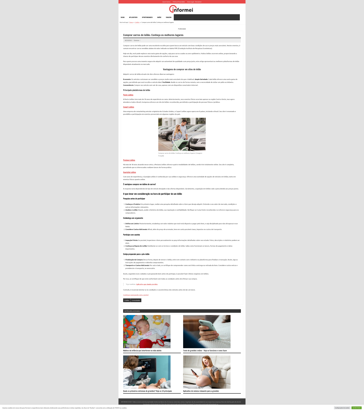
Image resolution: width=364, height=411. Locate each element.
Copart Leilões (128, 107)
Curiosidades (136, 300)
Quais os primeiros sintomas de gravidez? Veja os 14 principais (147, 391)
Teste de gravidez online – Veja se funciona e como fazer (205, 350)
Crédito (126, 300)
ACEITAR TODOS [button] (356, 408)
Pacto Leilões (128, 95)
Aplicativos (133, 17)
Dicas (123, 17)
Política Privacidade (179, 2)
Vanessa (136, 40)
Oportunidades (147, 17)
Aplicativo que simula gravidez (147, 284)
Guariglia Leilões (129, 172)
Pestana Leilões (129, 160)
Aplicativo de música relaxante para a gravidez (201, 391)
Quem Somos (166, 2)
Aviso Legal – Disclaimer (194, 2)
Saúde (159, 17)
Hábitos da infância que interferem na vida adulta (142, 350)
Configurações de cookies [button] (342, 408)
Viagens (168, 17)
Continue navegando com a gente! (136, 295)
